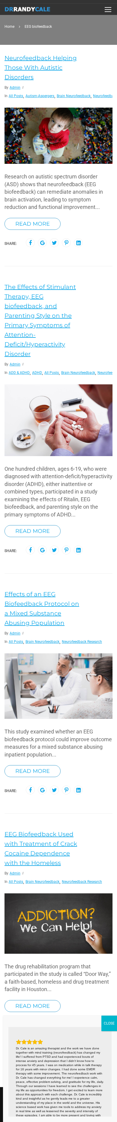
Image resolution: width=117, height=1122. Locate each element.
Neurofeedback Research (82, 642)
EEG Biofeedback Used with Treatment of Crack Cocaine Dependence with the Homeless (40, 848)
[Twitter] (54, 243)
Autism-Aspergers (40, 96)
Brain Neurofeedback (74, 96)
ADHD (37, 373)
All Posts (16, 96)
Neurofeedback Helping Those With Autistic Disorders (40, 67)
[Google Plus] (42, 243)
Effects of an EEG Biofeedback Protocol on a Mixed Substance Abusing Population (41, 608)
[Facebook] (30, 243)
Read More (32, 224)
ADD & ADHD (19, 373)
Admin (15, 87)
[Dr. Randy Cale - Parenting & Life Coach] (27, 11)
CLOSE (109, 1023)
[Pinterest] (66, 243)
